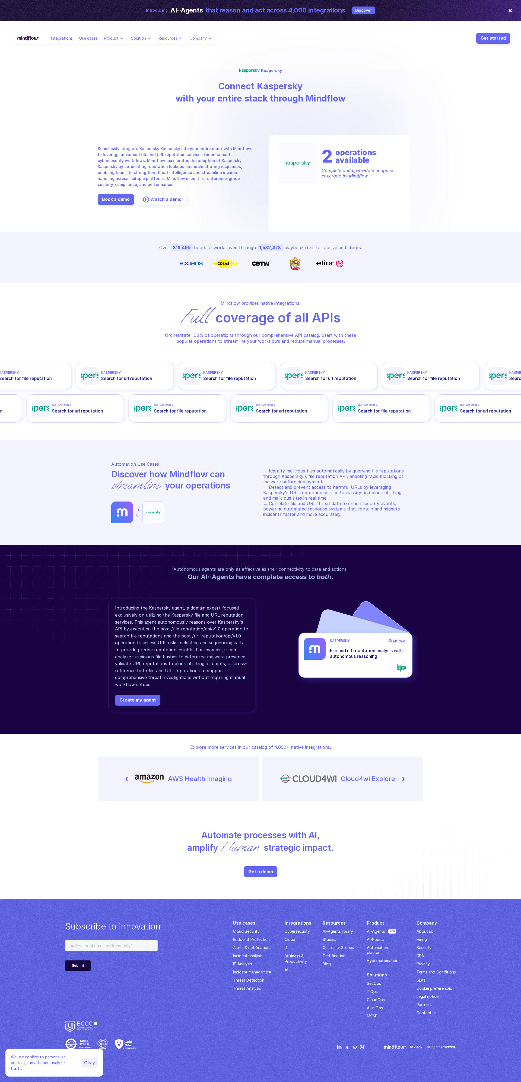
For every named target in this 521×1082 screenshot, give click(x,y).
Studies (329, 939)
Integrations (62, 38)
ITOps (372, 991)
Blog (327, 964)
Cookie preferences (434, 988)
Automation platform (378, 950)
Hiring (422, 939)
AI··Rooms (375, 939)
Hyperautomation (382, 960)
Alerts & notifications (252, 947)
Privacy (423, 964)
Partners (424, 1004)
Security (424, 947)
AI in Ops (375, 1007)
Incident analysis (248, 955)
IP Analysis (242, 964)
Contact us (427, 1012)
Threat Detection (248, 980)
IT (286, 947)
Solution (138, 38)
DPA (420, 955)
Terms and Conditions (436, 972)
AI (286, 969)
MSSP (372, 1016)
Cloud (290, 939)
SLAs (421, 980)
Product (111, 38)
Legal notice (428, 996)
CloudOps (376, 999)
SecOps (374, 983)
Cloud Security (246, 931)
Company (198, 38)
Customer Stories (338, 947)
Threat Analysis (247, 988)
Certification (334, 955)
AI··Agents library (338, 931)
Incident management (252, 972)
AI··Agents (376, 931)
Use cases (88, 38)
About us (425, 931)
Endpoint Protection (251, 939)
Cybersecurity (297, 931)
